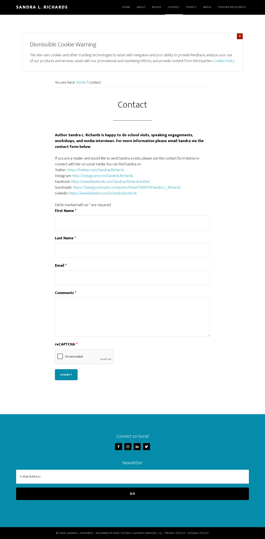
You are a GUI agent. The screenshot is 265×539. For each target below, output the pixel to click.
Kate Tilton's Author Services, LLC (138, 533)
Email (61, 265)
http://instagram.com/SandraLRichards (102, 176)
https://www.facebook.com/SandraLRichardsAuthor (110, 181)
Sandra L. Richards (42, 7)
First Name (65, 210)
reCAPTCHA (66, 344)
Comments (65, 293)
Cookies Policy (224, 61)
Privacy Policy (175, 533)
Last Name (65, 238)
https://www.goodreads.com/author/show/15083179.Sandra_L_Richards (127, 187)
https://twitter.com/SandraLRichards (95, 170)
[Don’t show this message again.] (240, 36)
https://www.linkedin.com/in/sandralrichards (103, 193)
